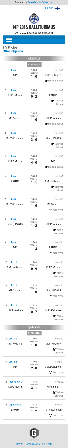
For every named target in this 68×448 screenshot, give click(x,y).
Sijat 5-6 (13, 361)
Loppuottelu (15, 404)
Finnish (49, 8)
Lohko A (11, 70)
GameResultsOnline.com (40, 2)
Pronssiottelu (15, 381)
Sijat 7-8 (13, 338)
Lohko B (11, 113)
